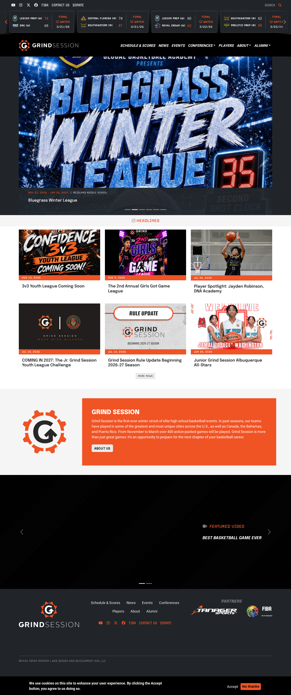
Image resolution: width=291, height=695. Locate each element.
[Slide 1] (128, 209)
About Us (102, 448)
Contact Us (60, 5)
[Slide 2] (135, 209)
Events (178, 45)
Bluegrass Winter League (52, 200)
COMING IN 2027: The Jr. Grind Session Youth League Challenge (59, 362)
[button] (34, 135)
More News (145, 375)
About (242, 45)
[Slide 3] (142, 209)
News (163, 45)
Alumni (261, 45)
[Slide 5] (156, 209)
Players (226, 45)
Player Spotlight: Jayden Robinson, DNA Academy (229, 288)
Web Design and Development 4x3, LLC (79, 660)
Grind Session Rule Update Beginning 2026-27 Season (145, 362)
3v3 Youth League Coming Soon (53, 285)
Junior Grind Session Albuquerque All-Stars (228, 362)
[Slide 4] (149, 209)
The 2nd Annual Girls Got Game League (139, 288)
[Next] (7, 21)
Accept (232, 686)
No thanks (250, 686)
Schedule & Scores (137, 45)
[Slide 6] (163, 209)
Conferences (200, 45)
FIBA (45, 5)
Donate (78, 5)
